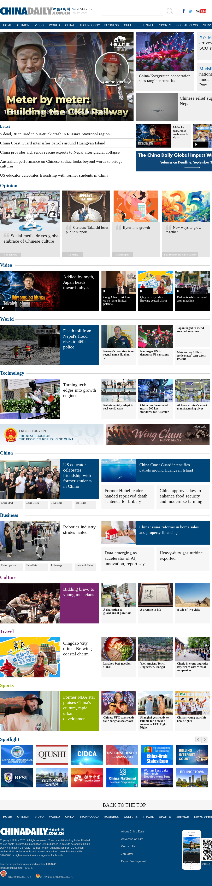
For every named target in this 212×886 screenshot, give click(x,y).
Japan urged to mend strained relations (190, 329)
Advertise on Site (132, 839)
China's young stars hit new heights (191, 719)
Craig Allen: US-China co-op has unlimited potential (116, 301)
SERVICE (182, 816)
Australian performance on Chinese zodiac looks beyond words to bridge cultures (61, 163)
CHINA (69, 25)
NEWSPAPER (203, 816)
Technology (12, 373)
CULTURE (130, 25)
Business (9, 515)
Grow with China (84, 565)
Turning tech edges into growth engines (79, 390)
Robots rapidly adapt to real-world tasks (118, 407)
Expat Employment (133, 861)
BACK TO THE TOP (124, 805)
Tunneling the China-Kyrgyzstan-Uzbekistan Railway (58, 112)
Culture (8, 577)
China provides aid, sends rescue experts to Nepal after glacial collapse (60, 152)
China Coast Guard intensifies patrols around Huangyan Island (52, 143)
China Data (31, 565)
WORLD (54, 25)
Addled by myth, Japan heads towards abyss (78, 282)
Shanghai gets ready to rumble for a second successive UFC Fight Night (154, 722)
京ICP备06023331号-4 (19, 876)
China (6, 453)
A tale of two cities (188, 609)
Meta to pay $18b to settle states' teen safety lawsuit (191, 356)
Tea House (81, 502)
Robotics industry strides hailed (79, 529)
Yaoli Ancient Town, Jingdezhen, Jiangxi (152, 665)
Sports (7, 685)
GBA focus (56, 502)
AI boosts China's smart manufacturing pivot (192, 407)
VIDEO (39, 25)
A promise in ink (150, 609)
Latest (5, 126)
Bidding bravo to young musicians (78, 592)
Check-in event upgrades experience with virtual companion (192, 667)
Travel (7, 631)
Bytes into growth (136, 227)
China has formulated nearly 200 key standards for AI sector (154, 408)
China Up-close (8, 565)
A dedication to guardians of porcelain (117, 611)
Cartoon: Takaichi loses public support (87, 229)
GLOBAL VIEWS (187, 25)
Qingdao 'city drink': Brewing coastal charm (153, 299)
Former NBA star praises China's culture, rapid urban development (79, 707)
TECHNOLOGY (89, 25)
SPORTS (165, 25)
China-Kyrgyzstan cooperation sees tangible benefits (164, 78)
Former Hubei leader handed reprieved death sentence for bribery (126, 496)
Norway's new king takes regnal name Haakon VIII (118, 354)
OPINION (23, 25)
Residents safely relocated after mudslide (192, 299)
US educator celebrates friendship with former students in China (54, 175)
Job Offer (127, 853)
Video (6, 265)
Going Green (32, 502)
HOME (7, 25)
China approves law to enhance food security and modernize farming (181, 496)
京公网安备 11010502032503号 (56, 876)
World (7, 319)
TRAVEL (148, 25)
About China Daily (133, 831)
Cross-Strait (7, 502)
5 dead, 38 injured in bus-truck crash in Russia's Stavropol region (55, 134)
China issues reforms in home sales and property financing (169, 530)
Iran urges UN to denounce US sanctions (154, 353)
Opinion (8, 185)
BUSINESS (111, 25)
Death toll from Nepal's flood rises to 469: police (77, 339)
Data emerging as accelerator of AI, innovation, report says (126, 558)
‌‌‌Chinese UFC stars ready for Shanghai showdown (118, 719)
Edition (80, 9)
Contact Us (128, 846)
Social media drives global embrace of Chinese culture (32, 238)
